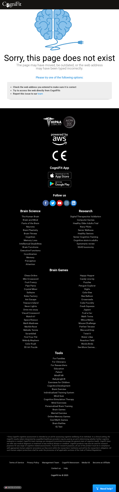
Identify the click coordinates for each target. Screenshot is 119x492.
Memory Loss (30, 240)
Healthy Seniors (85, 233)
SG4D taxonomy (86, 247)
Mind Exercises (58, 403)
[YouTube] (59, 203)
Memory (30, 257)
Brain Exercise (59, 389)
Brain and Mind (30, 220)
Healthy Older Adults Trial (85, 223)
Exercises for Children (59, 382)
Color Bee (87, 292)
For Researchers (59, 365)
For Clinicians (59, 362)
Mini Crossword (31, 279)
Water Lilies (87, 337)
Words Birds (87, 344)
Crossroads (87, 299)
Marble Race (30, 326)
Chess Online (30, 275)
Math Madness (30, 323)
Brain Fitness (30, 233)
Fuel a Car (87, 313)
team (40, 93)
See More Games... (87, 347)
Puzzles (87, 282)
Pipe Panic (30, 285)
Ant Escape (30, 299)
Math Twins (87, 316)
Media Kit (86, 462)
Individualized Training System (59, 392)
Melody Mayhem (30, 340)
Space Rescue (31, 320)
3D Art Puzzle (30, 347)
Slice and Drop (87, 330)
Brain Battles (59, 423)
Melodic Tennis (30, 330)
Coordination (30, 254)
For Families (59, 358)
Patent (59, 372)
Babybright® (59, 379)
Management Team (50, 462)
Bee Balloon (87, 296)
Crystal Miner (30, 289)
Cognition (30, 237)
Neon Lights (31, 306)
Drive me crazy (30, 309)
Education (59, 368)
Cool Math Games (59, 420)
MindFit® (59, 375)
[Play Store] (59, 183)
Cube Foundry (87, 303)
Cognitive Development (58, 386)
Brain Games (59, 409)
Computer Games (86, 220)
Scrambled (30, 333)
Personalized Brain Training (59, 406)
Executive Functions (30, 250)
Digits (87, 289)
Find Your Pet (30, 337)
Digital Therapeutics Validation (85, 216)
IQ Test (58, 426)
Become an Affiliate (101, 462)
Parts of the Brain (30, 223)
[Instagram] (66, 203)
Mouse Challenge (87, 323)
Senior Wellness (85, 230)
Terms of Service (16, 462)
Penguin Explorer (87, 285)
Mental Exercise (59, 413)
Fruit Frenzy (31, 282)
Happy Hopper (87, 275)
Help (66, 468)
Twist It (87, 333)
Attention (30, 264)
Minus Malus (87, 320)
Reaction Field (87, 340)
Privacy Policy (33, 462)
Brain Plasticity (30, 230)
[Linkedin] (73, 203)
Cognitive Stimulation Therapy (59, 399)
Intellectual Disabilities (30, 243)
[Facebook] (45, 203)
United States (13, 487)
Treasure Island (30, 303)
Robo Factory (30, 296)
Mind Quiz (59, 396)
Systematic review (86, 243)
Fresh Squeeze (87, 306)
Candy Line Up (87, 279)
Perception (30, 261)
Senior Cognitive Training (85, 237)
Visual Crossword (30, 313)
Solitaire (31, 292)
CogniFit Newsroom (70, 462)
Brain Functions (30, 247)
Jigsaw (87, 309)
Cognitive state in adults (86, 240)
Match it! (30, 316)
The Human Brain (30, 216)
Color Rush (30, 344)
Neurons (30, 226)
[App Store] (59, 175)
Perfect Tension (87, 326)
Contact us (56, 468)
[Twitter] (52, 203)
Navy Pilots (85, 226)
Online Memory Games (59, 416)
